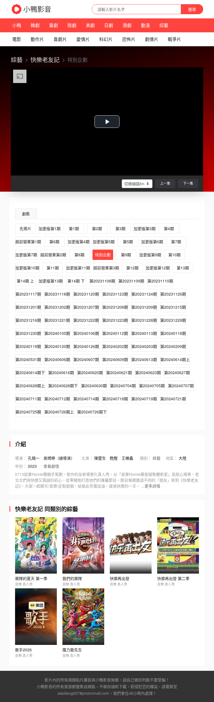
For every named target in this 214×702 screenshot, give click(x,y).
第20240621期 (119, 372)
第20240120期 (57, 346)
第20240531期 (28, 359)
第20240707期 (181, 385)
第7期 (176, 241)
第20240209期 (173, 346)
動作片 (37, 39)
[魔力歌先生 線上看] (83, 616)
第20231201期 (28, 307)
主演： (87, 458)
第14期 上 (25, 281)
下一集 (188, 183)
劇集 (26, 213)
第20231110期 (160, 281)
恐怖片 (128, 39)
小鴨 (16, 25)
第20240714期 (86, 398)
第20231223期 (115, 320)
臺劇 (53, 25)
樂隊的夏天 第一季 (31, 578)
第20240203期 (144, 346)
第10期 (174, 254)
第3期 (120, 228)
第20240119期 (28, 346)
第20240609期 (115, 359)
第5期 (128, 241)
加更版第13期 (51, 281)
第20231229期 (173, 320)
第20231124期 (144, 294)
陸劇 (71, 25)
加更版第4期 (78, 241)
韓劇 (35, 25)
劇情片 (151, 39)
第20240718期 (115, 398)
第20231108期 (102, 281)
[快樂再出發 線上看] (131, 545)
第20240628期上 (30, 385)
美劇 (90, 25)
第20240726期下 (92, 412)
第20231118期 (57, 294)
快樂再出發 (119, 578)
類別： (146, 458)
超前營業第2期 (53, 254)
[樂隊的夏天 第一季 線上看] (36, 545)
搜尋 (192, 9)
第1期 (74, 228)
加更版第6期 (152, 241)
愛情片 (83, 39)
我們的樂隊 (72, 578)
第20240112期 (115, 333)
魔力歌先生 (72, 649)
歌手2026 (23, 649)
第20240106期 (86, 333)
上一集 (165, 183)
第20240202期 (115, 346)
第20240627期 (177, 372)
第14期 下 (76, 281)
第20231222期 (86, 320)
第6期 (54, 241)
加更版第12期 (158, 267)
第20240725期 (28, 412)
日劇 (108, 25)
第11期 (53, 267)
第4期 (169, 228)
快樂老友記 (45, 59)
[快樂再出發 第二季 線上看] (178, 545)
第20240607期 (86, 359)
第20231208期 (115, 307)
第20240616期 (61, 372)
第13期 (183, 267)
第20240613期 (144, 359)
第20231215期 (173, 307)
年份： (21, 466)
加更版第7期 (26, 254)
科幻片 (106, 39)
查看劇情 (51, 466)
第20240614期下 (30, 372)
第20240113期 (144, 333)
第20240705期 (152, 385)
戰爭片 (174, 39)
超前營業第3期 (106, 267)
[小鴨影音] (32, 9)
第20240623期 (148, 372)
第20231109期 (131, 281)
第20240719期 (144, 398)
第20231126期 (173, 294)
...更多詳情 (150, 486)
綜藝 (163, 25)
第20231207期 (86, 307)
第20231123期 (115, 294)
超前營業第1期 (28, 241)
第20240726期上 (59, 412)
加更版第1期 (49, 228)
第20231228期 (144, 320)
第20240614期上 (175, 359)
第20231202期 (57, 307)
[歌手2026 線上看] (36, 616)
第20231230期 (28, 333)
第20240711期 (28, 398)
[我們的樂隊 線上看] (83, 545)
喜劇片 (60, 39)
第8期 (79, 254)
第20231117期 (28, 294)
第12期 (132, 267)
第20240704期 (123, 385)
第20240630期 (94, 385)
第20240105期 (57, 333)
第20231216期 (28, 320)
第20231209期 (144, 307)
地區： (171, 458)
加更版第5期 (104, 241)
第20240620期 (90, 372)
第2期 (97, 228)
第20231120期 (86, 294)
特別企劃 (103, 254)
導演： (21, 458)
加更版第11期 (78, 267)
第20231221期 (57, 320)
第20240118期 (173, 333)
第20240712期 (57, 398)
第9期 (126, 254)
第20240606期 (57, 359)
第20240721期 (173, 398)
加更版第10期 (27, 267)
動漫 (145, 25)
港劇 (127, 25)
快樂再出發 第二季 (173, 578)
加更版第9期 (150, 254)
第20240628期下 (63, 385)
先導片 (25, 228)
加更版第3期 (144, 228)
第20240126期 (86, 346)
